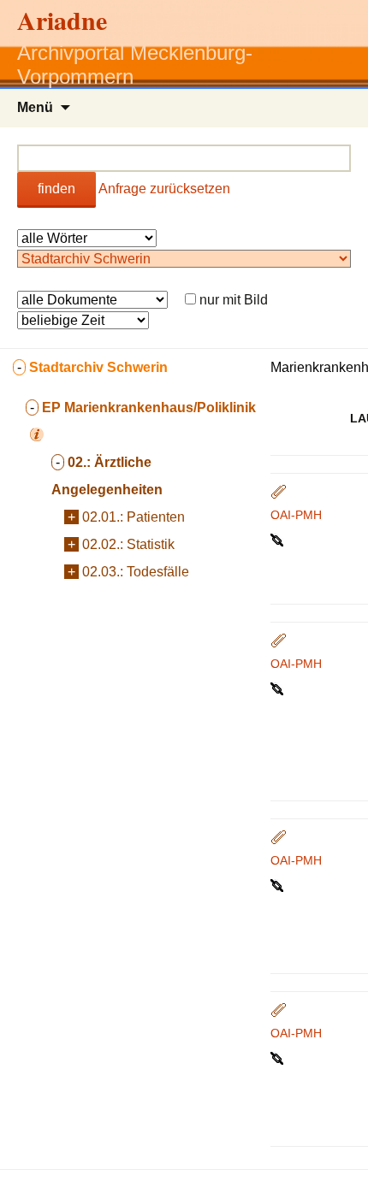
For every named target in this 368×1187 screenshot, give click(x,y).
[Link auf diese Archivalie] (278, 539)
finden (56, 188)
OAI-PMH (296, 515)
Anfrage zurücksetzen (164, 188)
